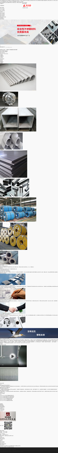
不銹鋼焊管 (1, 55)
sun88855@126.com (5, 434)
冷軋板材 (1, 59)
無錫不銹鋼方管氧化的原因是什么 (5, 385)
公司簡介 (1, 11)
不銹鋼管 (1, 54)
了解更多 (1, 343)
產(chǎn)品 (12, 446)
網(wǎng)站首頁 (2, 10)
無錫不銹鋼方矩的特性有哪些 (4, 390)
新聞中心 (1, 440)
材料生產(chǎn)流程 (3, 344)
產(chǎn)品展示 (24, 2)
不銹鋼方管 (1, 56)
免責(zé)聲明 (23, 445)
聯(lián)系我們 (24, 3)
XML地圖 (8, 446)
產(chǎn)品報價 (2, 12)
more (1, 384)
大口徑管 (1, 57)
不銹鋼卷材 (1, 61)
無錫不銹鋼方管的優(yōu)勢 (4, 388)
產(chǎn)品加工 (2, 442)
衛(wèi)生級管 (2, 58)
